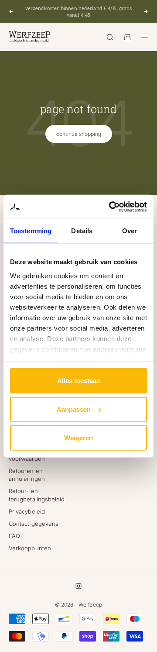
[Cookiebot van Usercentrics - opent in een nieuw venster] (111, 206)
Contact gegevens (33, 523)
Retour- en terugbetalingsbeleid (37, 494)
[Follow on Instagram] (78, 586)
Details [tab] (81, 231)
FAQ (14, 535)
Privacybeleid (27, 511)
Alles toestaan (78, 380)
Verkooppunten (30, 548)
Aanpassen (74, 409)
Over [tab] (129, 231)
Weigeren (78, 438)
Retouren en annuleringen (27, 474)
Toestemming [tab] (30, 231)
